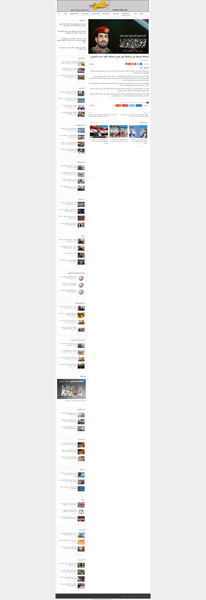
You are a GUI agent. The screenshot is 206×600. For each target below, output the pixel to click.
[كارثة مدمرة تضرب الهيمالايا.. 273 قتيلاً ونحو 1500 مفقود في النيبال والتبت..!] (81, 218)
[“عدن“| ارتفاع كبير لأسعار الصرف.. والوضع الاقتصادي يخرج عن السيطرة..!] (81, 421)
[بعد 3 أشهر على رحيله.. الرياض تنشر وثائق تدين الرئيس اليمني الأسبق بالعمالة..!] (81, 322)
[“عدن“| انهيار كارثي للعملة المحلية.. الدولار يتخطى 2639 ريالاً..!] (81, 414)
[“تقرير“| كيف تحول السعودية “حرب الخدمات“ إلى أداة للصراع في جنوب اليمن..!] (81, 174)
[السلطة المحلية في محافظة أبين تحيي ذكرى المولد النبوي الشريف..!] (118, 131)
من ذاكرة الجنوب (106, 14)
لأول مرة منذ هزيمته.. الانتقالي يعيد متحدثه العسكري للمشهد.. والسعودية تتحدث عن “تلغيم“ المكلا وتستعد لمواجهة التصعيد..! (71, 40)
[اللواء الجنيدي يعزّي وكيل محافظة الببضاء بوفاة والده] (81, 151)
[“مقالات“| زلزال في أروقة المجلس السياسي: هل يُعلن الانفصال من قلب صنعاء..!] (81, 248)
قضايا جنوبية (116, 14)
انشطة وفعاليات (126, 14)
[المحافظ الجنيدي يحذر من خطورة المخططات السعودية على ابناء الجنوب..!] (99, 131)
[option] (71, 391)
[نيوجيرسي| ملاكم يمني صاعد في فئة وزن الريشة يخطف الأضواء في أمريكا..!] (81, 518)
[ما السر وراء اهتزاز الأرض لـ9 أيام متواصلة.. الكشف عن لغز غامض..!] (81, 475)
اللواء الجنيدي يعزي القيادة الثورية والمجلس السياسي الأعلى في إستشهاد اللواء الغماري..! (102, 115)
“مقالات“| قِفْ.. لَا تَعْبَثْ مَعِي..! (69, 253)
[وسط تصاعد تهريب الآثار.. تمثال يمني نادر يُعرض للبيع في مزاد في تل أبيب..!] (81, 565)
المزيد (65, 14)
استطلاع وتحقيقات (74, 14)
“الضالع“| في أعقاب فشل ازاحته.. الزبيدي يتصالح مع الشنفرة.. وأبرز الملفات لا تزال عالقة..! (135, 115)
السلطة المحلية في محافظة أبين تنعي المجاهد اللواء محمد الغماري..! (133, 102)
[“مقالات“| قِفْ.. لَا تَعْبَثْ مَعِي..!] (81, 255)
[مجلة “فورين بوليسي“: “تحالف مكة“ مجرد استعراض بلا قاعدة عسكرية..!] (81, 204)
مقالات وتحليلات (95, 14)
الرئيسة (141, 14)
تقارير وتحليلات (85, 14)
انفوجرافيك (82, 379)
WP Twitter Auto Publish (97, 599)
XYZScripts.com (110, 599)
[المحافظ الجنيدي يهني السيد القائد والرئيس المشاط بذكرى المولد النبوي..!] (138, 131)
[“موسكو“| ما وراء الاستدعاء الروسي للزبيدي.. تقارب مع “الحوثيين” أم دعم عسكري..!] (81, 366)
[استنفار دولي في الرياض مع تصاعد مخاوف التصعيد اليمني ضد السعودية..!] (81, 225)
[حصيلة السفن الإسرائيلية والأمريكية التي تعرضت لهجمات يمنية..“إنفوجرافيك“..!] (71, 389)
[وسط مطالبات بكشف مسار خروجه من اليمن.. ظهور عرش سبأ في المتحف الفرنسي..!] (81, 572)
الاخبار (135, 14)
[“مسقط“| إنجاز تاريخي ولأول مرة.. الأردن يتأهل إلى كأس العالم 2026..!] (81, 512)
